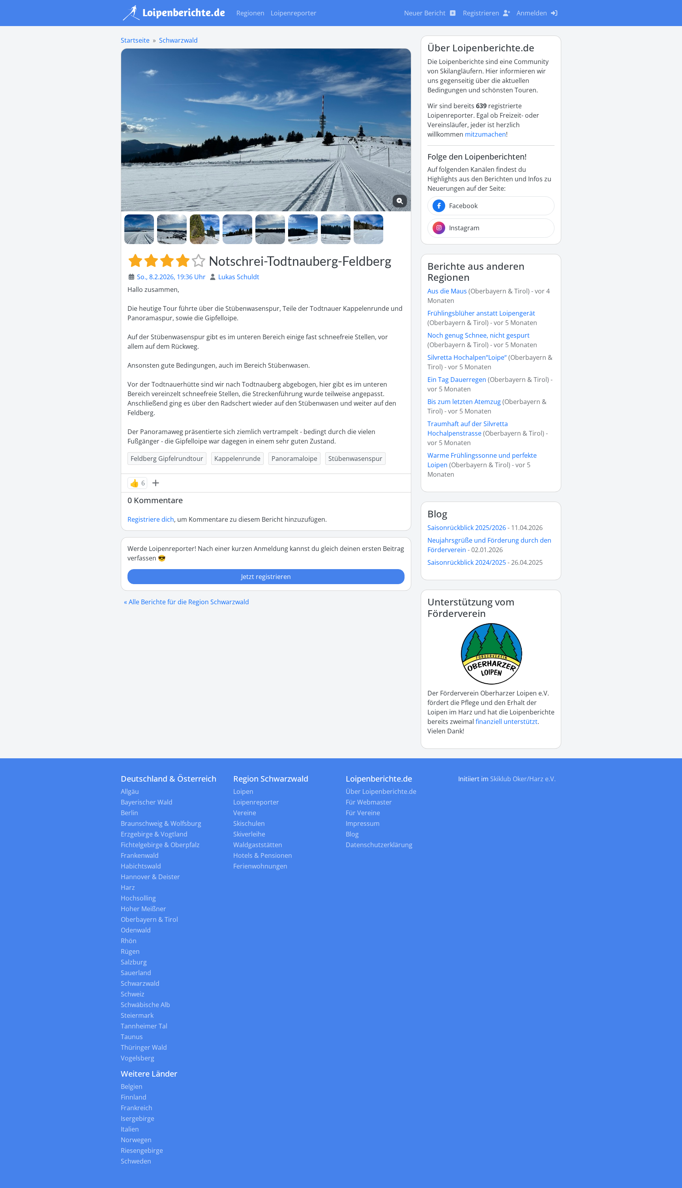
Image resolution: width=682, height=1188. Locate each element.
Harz (128, 887)
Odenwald (136, 930)
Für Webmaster (369, 802)
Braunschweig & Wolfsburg (161, 823)
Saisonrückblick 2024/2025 (466, 562)
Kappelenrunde (237, 458)
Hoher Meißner (143, 908)
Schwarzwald (178, 40)
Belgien (131, 1086)
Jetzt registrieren (266, 576)
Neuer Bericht (425, 13)
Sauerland (136, 972)
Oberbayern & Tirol (149, 919)
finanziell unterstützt (507, 721)
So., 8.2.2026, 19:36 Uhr (171, 277)
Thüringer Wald (144, 1047)
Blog (437, 513)
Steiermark (137, 1015)
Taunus (132, 1036)
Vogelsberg (137, 1058)
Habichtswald (141, 866)
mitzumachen (485, 134)
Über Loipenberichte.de (381, 791)
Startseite (135, 40)
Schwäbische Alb (145, 1004)
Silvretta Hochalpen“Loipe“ (467, 357)
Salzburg (134, 962)
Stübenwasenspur (355, 458)
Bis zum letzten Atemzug (464, 401)
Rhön (129, 940)
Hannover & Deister (150, 876)
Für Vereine (363, 812)
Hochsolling (138, 898)
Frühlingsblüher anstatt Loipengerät (481, 313)
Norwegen (136, 1139)
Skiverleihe (249, 834)
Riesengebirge (142, 1150)
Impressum (363, 823)
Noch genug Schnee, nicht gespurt (478, 335)
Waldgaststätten (257, 844)
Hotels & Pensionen (262, 855)
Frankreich (136, 1107)
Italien (130, 1129)
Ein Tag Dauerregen (457, 379)
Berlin (129, 812)
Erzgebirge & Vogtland (154, 834)
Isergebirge (137, 1118)
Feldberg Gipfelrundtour (167, 458)
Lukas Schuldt (238, 277)
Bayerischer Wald (146, 802)
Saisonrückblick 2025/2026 (466, 527)
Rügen (130, 951)
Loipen (243, 791)
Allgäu (130, 791)
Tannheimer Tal (144, 1026)
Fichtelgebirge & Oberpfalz (160, 844)
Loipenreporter (294, 13)
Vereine (244, 812)
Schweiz (132, 994)
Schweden (136, 1161)
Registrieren (481, 13)
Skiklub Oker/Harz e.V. (523, 778)
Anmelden (532, 13)
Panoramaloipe (294, 458)
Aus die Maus (447, 291)
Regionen (250, 13)
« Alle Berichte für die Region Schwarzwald (186, 602)
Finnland (133, 1097)
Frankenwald (140, 855)
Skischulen (249, 823)
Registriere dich (150, 519)
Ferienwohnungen (260, 866)
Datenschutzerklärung (379, 844)
